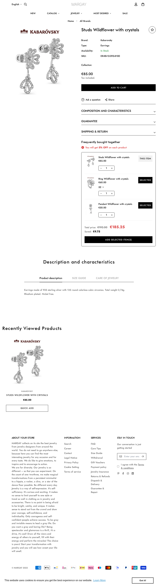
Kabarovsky (106, 40)
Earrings (105, 45)
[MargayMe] (79, 4)
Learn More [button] (99, 580)
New (32, 13)
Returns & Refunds (100, 476)
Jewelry (75, 13)
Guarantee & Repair (97, 490)
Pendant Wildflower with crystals (115, 204)
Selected (145, 180)
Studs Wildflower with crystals (27, 395)
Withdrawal (97, 458)
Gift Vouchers (98, 462)
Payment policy (98, 467)
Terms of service (72, 471)
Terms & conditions (132, 466)
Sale (125, 13)
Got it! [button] (142, 580)
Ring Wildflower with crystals (113, 179)
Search (67, 444)
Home (71, 21)
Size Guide (96, 453)
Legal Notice (70, 458)
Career (67, 448)
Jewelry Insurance (100, 471)
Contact (68, 453)
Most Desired (101, 13)
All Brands (85, 21)
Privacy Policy (71, 462)
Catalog (52, 13)
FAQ (93, 444)
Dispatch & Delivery (96, 482)
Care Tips (96, 448)
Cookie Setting (71, 467)
